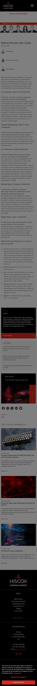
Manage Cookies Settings (18, 677)
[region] (18, 673)
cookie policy (17, 673)
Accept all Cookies (18, 682)
